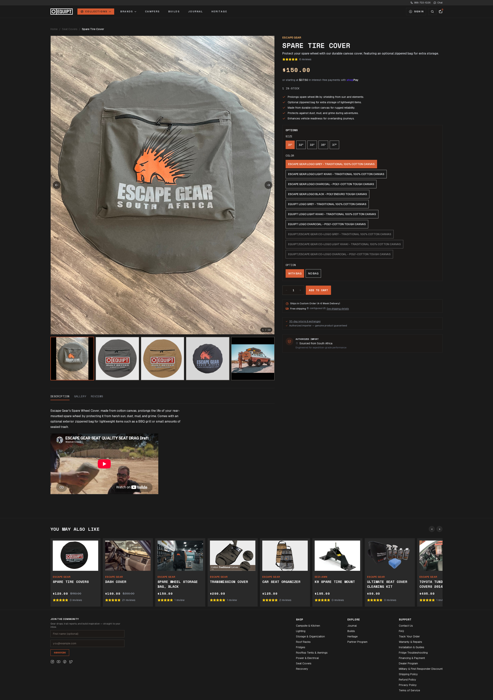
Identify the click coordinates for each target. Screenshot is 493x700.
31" (290, 145)
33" (312, 145)
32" (301, 145)
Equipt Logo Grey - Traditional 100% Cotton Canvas (327, 204)
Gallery (80, 396)
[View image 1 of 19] (72, 358)
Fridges (300, 647)
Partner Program (357, 642)
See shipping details (338, 308)
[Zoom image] (162, 185)
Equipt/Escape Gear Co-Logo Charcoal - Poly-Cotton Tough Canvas (339, 254)
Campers (152, 11)
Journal (195, 11)
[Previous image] (56, 185)
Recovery (302, 669)
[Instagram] (52, 662)
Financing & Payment (412, 658)
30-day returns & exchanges (304, 321)
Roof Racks (303, 642)
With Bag (295, 273)
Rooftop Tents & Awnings (312, 652)
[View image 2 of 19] (117, 358)
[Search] (432, 11)
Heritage (219, 11)
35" (323, 145)
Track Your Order (409, 636)
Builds (174, 11)
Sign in (418, 11)
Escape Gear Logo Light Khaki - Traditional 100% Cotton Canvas (336, 174)
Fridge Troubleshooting (413, 652)
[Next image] (268, 185)
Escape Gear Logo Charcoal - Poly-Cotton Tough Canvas (331, 184)
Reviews (97, 396)
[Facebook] (65, 662)
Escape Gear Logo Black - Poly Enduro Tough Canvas (327, 194)
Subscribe (60, 652)
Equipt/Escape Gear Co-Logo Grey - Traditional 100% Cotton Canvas (339, 234)
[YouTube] (58, 662)
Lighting (300, 631)
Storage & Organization (310, 636)
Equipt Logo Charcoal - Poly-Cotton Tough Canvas (327, 224)
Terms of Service (409, 690)
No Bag (313, 273)
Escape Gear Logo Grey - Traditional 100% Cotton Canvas (331, 164)
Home (54, 29)
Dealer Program (408, 663)
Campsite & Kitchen (308, 625)
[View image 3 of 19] (162, 358)
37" (334, 145)
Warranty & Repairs (410, 642)
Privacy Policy (408, 685)
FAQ (401, 631)
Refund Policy (407, 679)
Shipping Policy (408, 674)
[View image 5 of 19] (253, 358)
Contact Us (406, 625)
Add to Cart (318, 290)
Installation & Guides (411, 647)
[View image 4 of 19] (207, 358)
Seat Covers (69, 29)
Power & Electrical (307, 658)
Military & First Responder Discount (421, 669)
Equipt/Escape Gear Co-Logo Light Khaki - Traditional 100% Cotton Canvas (344, 244)
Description (60, 396)
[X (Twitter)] (71, 662)
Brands (126, 11)
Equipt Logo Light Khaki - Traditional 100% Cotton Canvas (332, 214)
